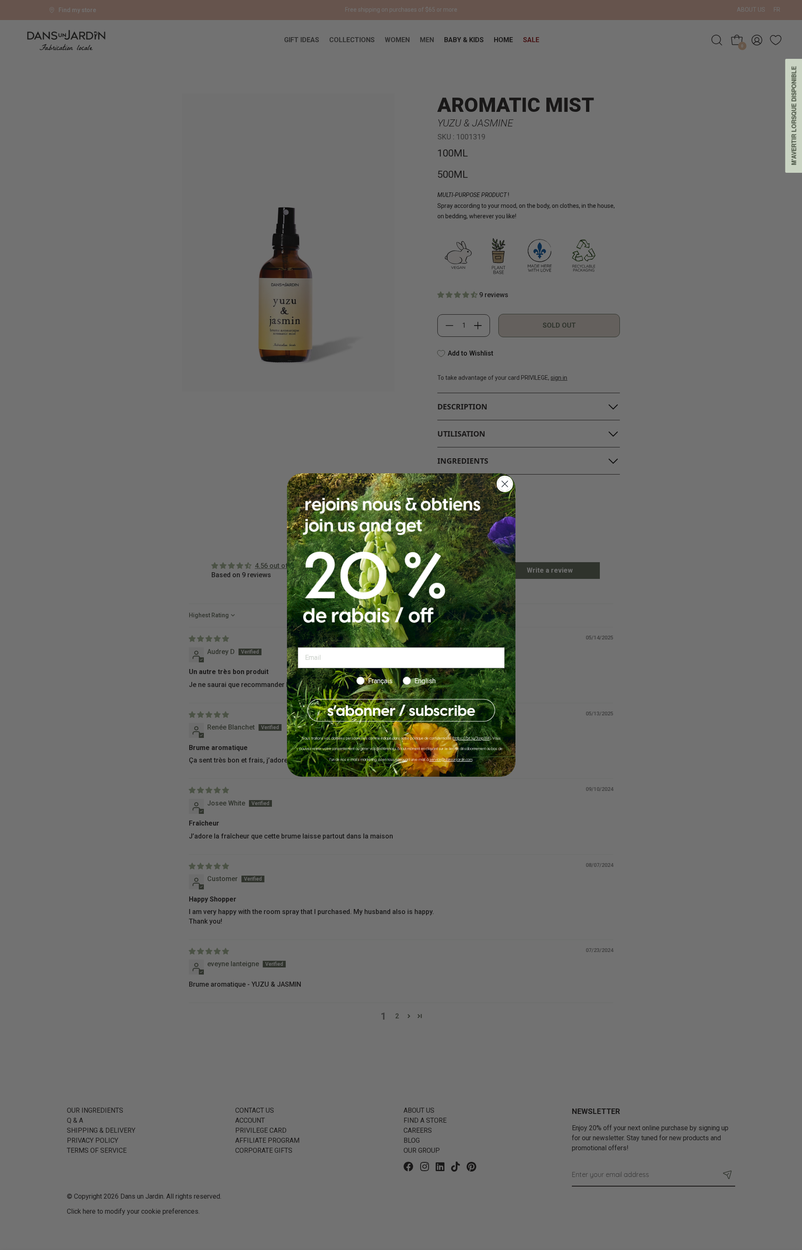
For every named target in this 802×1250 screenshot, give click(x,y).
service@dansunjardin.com (450, 759)
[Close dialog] (504, 484)
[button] (401, 711)
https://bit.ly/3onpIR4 (472, 738)
